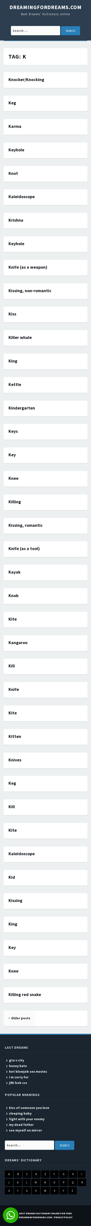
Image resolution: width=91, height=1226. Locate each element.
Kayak (14, 572)
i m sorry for (19, 1077)
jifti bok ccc (18, 1083)
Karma (14, 126)
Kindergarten (21, 408)
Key (12, 454)
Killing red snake (24, 994)
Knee (13, 478)
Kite (12, 619)
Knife (13, 689)
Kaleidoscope (21, 196)
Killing (14, 502)
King (12, 361)
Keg (12, 103)
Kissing (15, 900)
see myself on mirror (25, 1130)
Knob (13, 595)
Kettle (14, 384)
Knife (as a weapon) (27, 267)
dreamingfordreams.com (45, 7)
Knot (13, 173)
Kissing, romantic (25, 525)
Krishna (15, 220)
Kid (11, 877)
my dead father (21, 1124)
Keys (13, 431)
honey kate (18, 1066)
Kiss (12, 314)
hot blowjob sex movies (28, 1071)
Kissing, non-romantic (29, 290)
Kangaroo (17, 642)
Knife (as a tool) (24, 548)
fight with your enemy (26, 1119)
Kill (11, 666)
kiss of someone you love (29, 1108)
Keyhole (16, 150)
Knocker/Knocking (26, 79)
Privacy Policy (63, 1217)
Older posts (20, 1018)
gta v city (16, 1060)
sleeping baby (20, 1113)
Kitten (14, 736)
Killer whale (20, 337)
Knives (14, 760)
